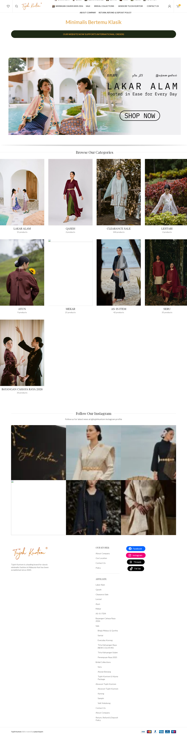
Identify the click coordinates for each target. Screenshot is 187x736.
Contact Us (101, 563)
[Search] (16, 6)
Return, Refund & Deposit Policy (107, 718)
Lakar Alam (100, 585)
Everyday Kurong (105, 640)
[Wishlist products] (8, 6)
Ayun (98, 604)
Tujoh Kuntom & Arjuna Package (108, 677)
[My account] (169, 6)
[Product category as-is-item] (119, 277)
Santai (100, 635)
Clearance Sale (102, 594)
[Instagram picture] (38, 452)
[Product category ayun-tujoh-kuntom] (22, 277)
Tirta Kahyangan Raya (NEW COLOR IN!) (107, 646)
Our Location (101, 558)
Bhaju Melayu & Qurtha (108, 630)
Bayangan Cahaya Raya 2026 (105, 619)
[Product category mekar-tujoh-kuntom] (70, 277)
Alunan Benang (104, 672)
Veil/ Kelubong (104, 703)
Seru (100, 667)
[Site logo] (32, 6)
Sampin (101, 698)
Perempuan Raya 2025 (107, 657)
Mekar (98, 608)
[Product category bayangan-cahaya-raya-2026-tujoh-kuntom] (22, 358)
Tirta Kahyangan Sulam (108, 652)
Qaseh (98, 589)
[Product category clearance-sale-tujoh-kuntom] (119, 197)
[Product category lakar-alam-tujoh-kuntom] (22, 197)
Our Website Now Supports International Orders (93, 34)
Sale (97, 626)
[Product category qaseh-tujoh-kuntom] (70, 197)
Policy (98, 568)
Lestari (99, 599)
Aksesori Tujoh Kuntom (106, 684)
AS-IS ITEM (101, 613)
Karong (101, 693)
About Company (103, 553)
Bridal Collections (103, 662)
